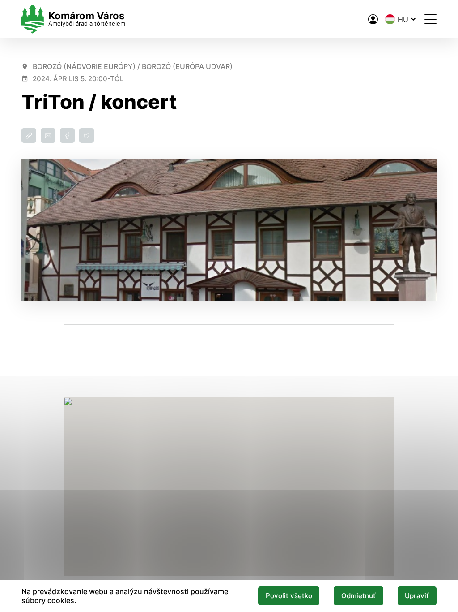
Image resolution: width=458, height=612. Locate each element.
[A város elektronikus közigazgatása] (373, 19)
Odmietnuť (358, 596)
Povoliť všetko (289, 596)
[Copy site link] (28, 135)
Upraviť (417, 596)
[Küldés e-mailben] (48, 135)
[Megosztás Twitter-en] (86, 135)
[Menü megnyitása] (430, 19)
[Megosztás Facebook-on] (67, 135)
